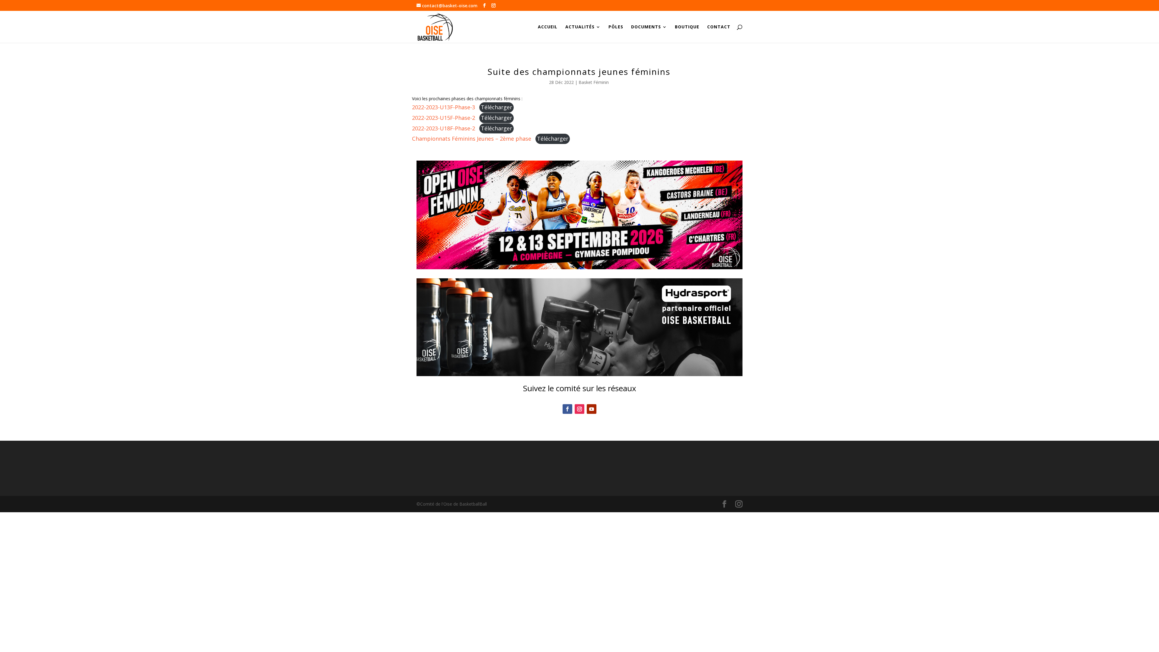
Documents (646, 27)
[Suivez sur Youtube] (591, 409)
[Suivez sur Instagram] (579, 409)
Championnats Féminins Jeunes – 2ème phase (471, 138)
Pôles (615, 27)
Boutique (687, 27)
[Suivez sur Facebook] (567, 409)
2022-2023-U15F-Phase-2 (443, 117)
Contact (718, 27)
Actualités (580, 27)
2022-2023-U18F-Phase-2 (443, 128)
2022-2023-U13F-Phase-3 (443, 107)
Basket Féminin (594, 82)
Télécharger (496, 107)
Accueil (547, 27)
